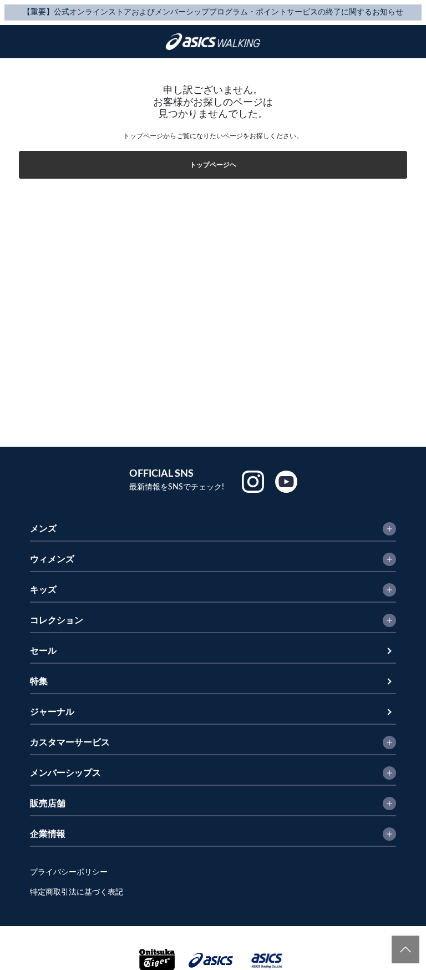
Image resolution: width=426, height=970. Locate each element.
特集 (39, 681)
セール (43, 650)
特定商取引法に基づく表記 (76, 892)
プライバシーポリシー (69, 872)
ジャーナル (52, 712)
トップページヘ (213, 164)
